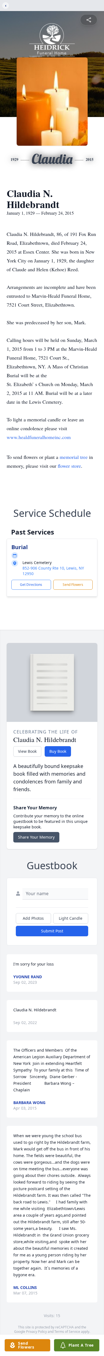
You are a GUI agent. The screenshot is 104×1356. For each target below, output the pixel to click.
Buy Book (57, 751)
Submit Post (52, 931)
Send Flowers (73, 584)
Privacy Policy (36, 1331)
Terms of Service (67, 1331)
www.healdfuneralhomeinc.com (39, 437)
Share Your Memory (36, 837)
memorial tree (74, 457)
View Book (27, 751)
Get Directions (31, 584)
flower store (69, 465)
